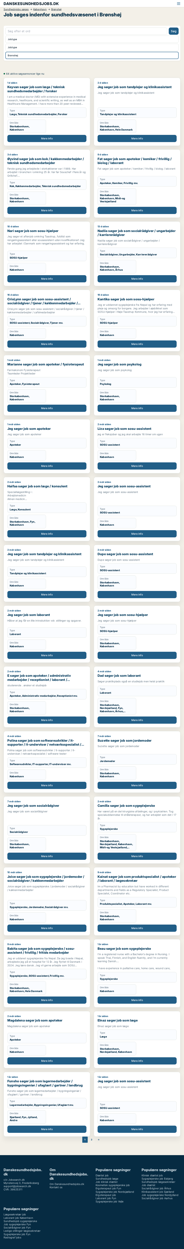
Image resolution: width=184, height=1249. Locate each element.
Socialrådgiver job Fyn (17, 1227)
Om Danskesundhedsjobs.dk (67, 1184)
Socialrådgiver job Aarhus (157, 1198)
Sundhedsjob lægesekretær (158, 1181)
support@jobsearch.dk (17, 1186)
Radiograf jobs (12, 1237)
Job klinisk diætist (107, 1181)
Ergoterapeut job (106, 1194)
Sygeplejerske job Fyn (17, 1234)
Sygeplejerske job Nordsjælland (115, 1191)
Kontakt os (56, 1187)
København (40, 9)
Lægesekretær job (15, 1214)
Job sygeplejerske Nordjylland (160, 1194)
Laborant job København (18, 1217)
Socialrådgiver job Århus (156, 1188)
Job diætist (148, 1185)
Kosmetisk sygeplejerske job (113, 1185)
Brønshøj (56, 9)
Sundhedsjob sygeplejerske (20, 1221)
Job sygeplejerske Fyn (17, 1224)
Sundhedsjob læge (107, 1178)
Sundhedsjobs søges (16, 9)
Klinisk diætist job (152, 1175)
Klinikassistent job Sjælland (158, 1191)
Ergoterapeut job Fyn (108, 1188)
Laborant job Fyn (106, 1198)
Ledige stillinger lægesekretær (22, 1230)
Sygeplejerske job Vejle (110, 1201)
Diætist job (102, 1175)
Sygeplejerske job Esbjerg (157, 1178)
